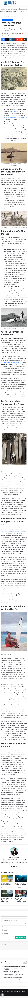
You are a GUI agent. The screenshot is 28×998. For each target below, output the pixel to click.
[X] (7, 39)
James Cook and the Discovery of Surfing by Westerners (14, 969)
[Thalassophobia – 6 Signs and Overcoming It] (7, 893)
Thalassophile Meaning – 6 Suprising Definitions (7, 884)
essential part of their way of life (17, 117)
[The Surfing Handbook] (10, 3)
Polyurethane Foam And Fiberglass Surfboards (14, 975)
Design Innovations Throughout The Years (14, 974)
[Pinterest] (17, 39)
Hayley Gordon (7, 33)
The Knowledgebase (11, 16)
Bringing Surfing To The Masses (11, 971)
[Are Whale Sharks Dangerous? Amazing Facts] (21, 878)
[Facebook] (3, 39)
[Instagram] (16, 866)
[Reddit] (21, 39)
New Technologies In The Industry (12, 979)
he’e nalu (16, 111)
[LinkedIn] (10, 39)
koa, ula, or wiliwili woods (11, 362)
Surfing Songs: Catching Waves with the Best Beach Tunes (20, 900)
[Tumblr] (14, 39)
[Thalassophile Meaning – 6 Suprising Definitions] (7, 878)
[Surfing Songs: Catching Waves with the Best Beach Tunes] (21, 893)
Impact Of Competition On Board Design (13, 977)
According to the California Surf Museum (12, 531)
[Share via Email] (25, 39)
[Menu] (2, 3)
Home (4, 16)
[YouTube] (14, 866)
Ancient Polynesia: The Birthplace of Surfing (14, 966)
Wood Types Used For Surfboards (11, 972)
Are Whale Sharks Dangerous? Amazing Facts (20, 884)
